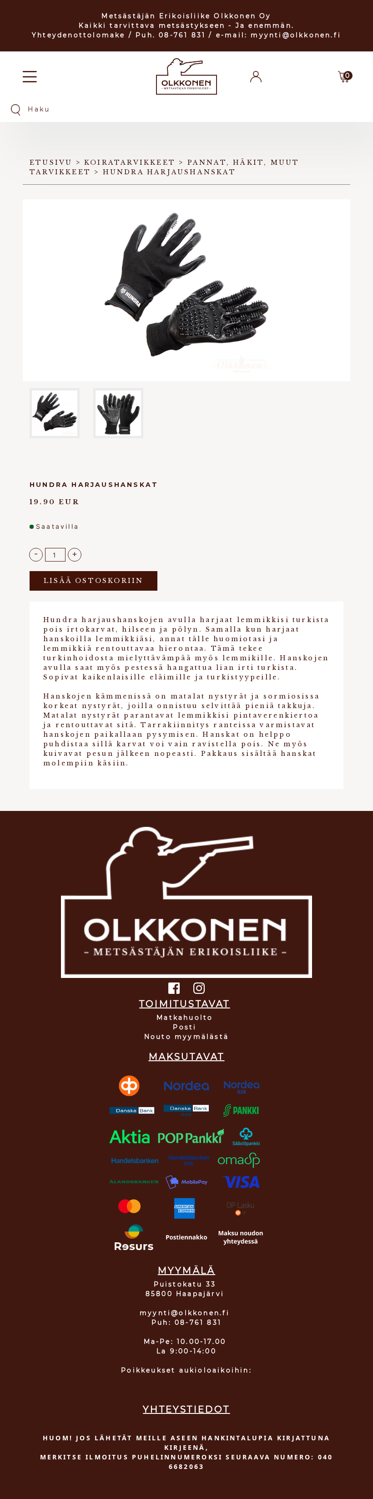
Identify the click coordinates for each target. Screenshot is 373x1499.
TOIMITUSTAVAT (184, 1003)
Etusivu (51, 162)
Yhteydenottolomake (79, 35)
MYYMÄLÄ (186, 1270)
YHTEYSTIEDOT (186, 1409)
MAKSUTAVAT (187, 1056)
